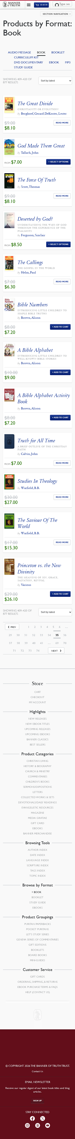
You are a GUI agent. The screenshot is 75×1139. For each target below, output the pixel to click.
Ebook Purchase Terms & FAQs (37, 987)
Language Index (37, 860)
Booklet (58, 52)
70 (64, 643)
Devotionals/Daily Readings (37, 802)
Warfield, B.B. (30, 488)
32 (33, 635)
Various (26, 585)
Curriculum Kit (26, 57)
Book (41, 52)
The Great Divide (35, 103)
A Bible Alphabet (35, 350)
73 (30, 650)
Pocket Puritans (37, 929)
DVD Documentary (28, 62)
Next (54, 650)
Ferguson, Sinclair (33, 235)
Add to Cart (61, 327)
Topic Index (37, 875)
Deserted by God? (35, 219)
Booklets (37, 949)
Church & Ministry (37, 771)
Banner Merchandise (37, 833)
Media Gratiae (37, 817)
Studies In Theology (37, 481)
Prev (13, 627)
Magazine (37, 812)
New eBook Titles (38, 723)
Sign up (37, 1100)
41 (41, 643)
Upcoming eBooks (37, 734)
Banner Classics (37, 739)
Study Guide (23, 67)
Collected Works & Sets (37, 797)
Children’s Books (37, 781)
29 (10, 635)
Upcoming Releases (37, 729)
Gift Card (37, 823)
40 (33, 643)
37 (10, 643)
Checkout (37, 697)
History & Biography (37, 766)
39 (26, 643)
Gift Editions (37, 944)
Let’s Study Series (37, 934)
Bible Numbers (33, 305)
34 (49, 635)
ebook (54, 62)
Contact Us (37, 1071)
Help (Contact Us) (37, 992)
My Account (37, 702)
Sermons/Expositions (37, 786)
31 (25, 635)
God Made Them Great (41, 146)
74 (37, 650)
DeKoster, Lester (56, 113)
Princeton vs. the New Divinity (39, 568)
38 (18, 643)
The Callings (30, 262)
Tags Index (37, 870)
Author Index (37, 849)
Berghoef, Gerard (32, 113)
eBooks (37, 828)
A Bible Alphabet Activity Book (44, 398)
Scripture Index (37, 865)
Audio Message (19, 52)
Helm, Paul (28, 272)
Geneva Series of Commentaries (37, 939)
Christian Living (37, 760)
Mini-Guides (37, 960)
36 (64, 635)
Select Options (59, 161)
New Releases (37, 718)
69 (57, 643)
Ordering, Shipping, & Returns (38, 981)
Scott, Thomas (30, 187)
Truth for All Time (36, 441)
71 (14, 650)
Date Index (37, 855)
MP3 (68, 62)
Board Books (37, 955)
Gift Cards (37, 976)
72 (22, 650)
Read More (62, 122)
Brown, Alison (30, 318)
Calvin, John (29, 454)
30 (18, 635)
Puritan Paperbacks (37, 924)
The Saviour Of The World (37, 523)
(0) (43, 5)
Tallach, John (29, 152)
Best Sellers (37, 744)
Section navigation (55, 14)
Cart (37, 691)
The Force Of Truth (37, 180)
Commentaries (37, 776)
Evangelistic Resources (37, 807)
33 (41, 635)
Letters (38, 792)
